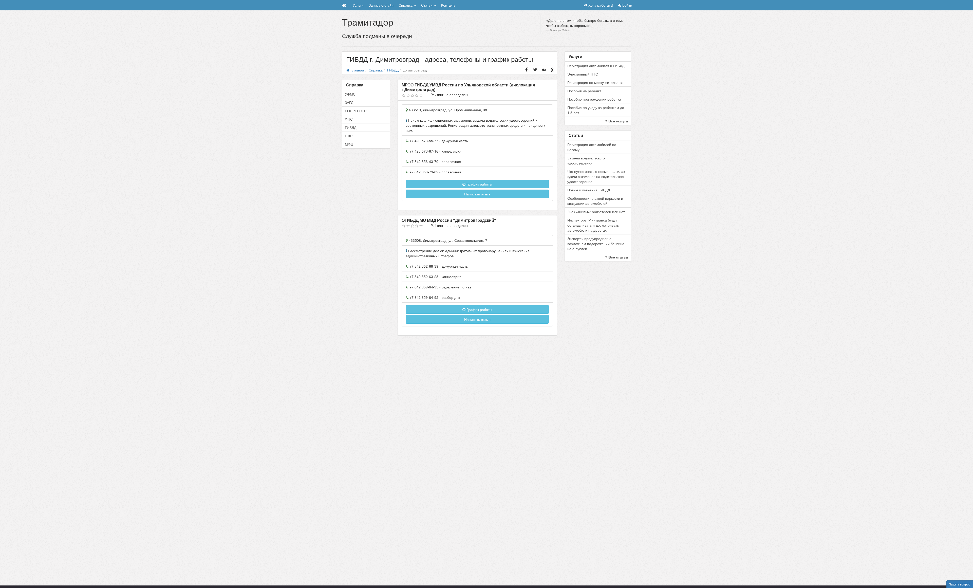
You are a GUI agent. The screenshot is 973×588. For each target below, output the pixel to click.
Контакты (448, 5)
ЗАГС (349, 102)
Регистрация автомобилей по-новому (592, 147)
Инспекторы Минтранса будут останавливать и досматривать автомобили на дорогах (593, 225)
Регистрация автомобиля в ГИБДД (595, 65)
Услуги (358, 5)
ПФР (348, 135)
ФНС (349, 119)
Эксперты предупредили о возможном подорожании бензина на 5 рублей (595, 243)
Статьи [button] (427, 5)
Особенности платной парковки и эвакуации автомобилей (595, 201)
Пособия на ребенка (584, 90)
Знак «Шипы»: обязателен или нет (596, 211)
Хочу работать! (600, 5)
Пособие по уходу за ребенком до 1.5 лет (595, 110)
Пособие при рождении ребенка (594, 99)
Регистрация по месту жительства (595, 82)
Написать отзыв (477, 193)
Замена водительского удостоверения (586, 160)
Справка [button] (406, 5)
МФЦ (349, 144)
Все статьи (617, 257)
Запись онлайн (381, 5)
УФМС (350, 94)
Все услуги (617, 120)
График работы (478, 184)
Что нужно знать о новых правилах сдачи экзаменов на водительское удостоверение (596, 176)
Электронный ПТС (582, 74)
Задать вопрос (959, 584)
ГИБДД (350, 127)
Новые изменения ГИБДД (588, 189)
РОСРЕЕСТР (355, 110)
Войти (626, 5)
